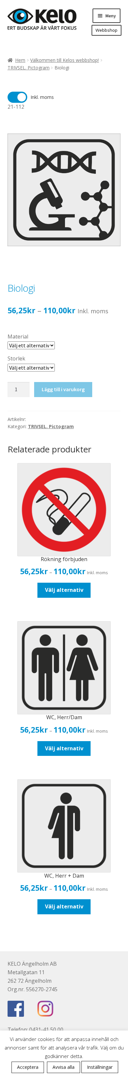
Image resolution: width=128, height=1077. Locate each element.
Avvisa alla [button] (64, 1067)
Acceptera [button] (27, 1067)
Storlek (16, 358)
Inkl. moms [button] (42, 97)
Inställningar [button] (100, 1067)
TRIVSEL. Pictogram (29, 67)
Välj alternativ (64, 589)
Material (18, 336)
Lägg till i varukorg (63, 389)
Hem (20, 60)
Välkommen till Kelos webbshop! (64, 60)
